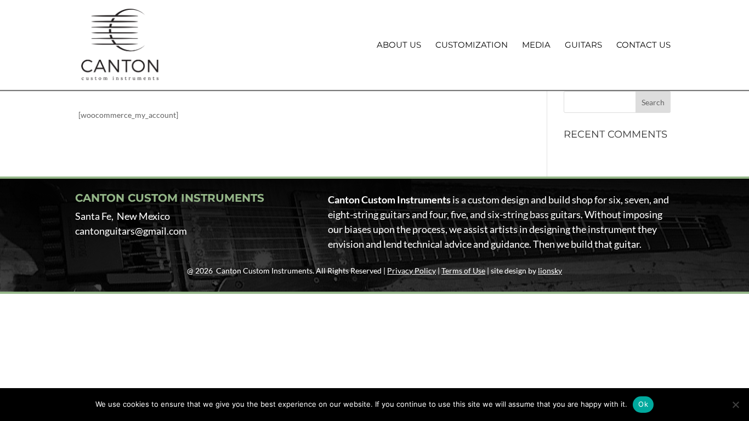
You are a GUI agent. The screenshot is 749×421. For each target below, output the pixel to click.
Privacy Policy (411, 270)
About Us (399, 45)
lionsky (550, 270)
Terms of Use (463, 270)
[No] (735, 404)
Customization (471, 45)
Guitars (583, 45)
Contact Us (643, 45)
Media (536, 45)
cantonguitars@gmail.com (131, 231)
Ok (643, 404)
